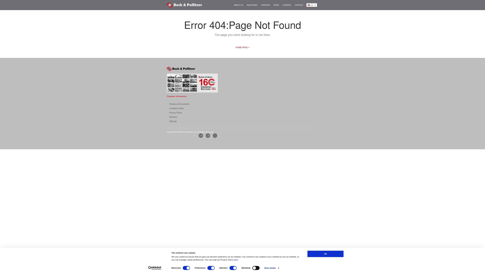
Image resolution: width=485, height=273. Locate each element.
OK (325, 254)
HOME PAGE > (242, 47)
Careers (287, 5)
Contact (299, 5)
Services (265, 5)
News (276, 5)
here (236, 260)
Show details (270, 268)
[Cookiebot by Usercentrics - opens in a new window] (155, 268)
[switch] (211, 268)
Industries (252, 5)
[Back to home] (184, 5)
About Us (238, 5)
